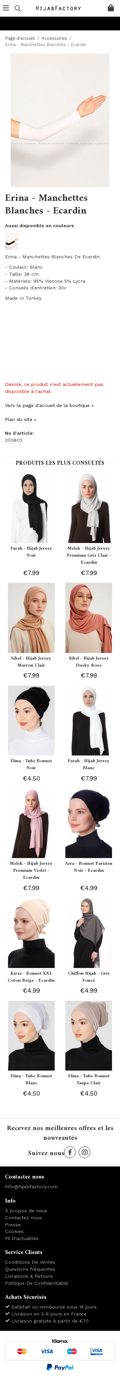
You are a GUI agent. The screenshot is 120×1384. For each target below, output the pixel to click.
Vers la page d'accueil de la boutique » (49, 405)
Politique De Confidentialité (36, 1283)
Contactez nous (23, 1217)
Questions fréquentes (30, 1269)
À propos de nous (26, 1210)
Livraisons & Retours (29, 1276)
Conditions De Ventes (30, 1262)
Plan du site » (20, 419)
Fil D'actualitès (22, 1238)
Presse (13, 1224)
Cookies (14, 1231)
